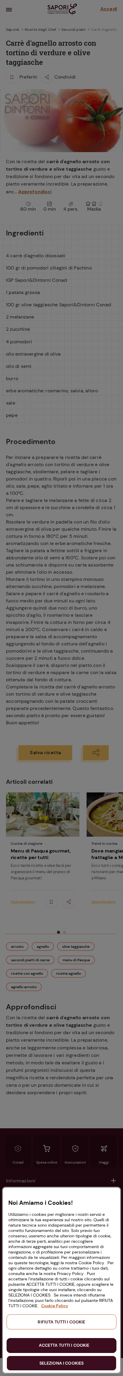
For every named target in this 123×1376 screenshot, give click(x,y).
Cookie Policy (54, 1305)
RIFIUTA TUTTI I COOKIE (61, 1322)
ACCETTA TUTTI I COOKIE (64, 1345)
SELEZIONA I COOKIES (61, 1363)
